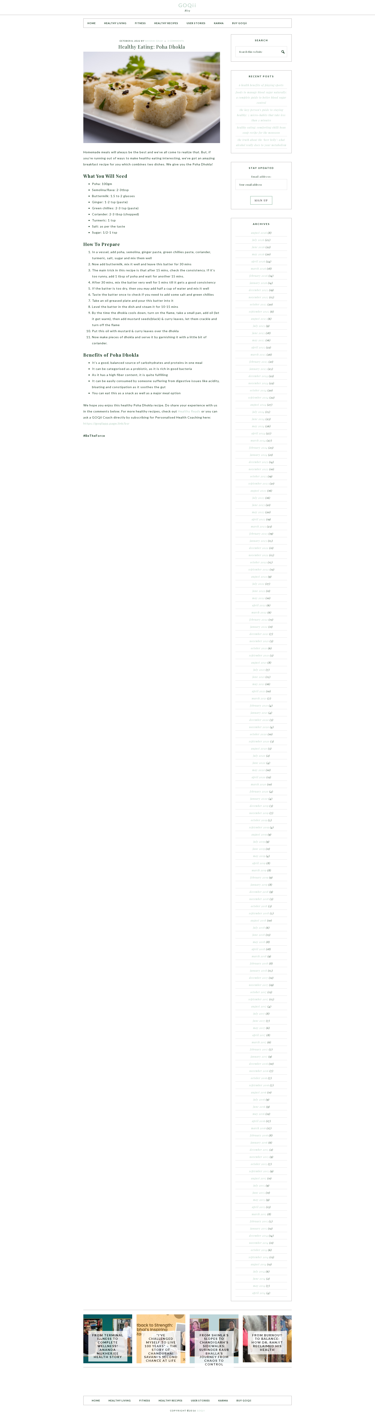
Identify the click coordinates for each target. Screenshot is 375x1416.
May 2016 (259, 1114)
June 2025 (258, 333)
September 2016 (259, 1085)
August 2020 (259, 748)
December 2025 (258, 290)
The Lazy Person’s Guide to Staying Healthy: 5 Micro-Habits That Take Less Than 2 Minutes (261, 115)
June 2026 (258, 247)
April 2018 (258, 949)
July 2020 (259, 755)
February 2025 (258, 361)
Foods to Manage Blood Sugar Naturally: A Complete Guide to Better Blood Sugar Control (261, 97)
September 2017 (258, 999)
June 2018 (258, 934)
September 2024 (258, 397)
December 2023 (258, 462)
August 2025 (259, 318)
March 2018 (259, 956)
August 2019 (259, 834)
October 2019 (259, 820)
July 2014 (259, 1271)
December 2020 (259, 720)
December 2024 (258, 376)
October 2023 (258, 476)
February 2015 (259, 1221)
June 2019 (259, 849)
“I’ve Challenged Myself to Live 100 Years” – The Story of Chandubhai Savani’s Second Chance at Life (161, 1348)
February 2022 (258, 619)
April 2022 (259, 605)
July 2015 (259, 1185)
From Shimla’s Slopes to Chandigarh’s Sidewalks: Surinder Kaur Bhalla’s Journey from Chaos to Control (214, 1349)
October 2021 (259, 648)
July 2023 (258, 497)
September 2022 (258, 569)
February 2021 (259, 705)
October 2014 (259, 1250)
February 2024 (258, 447)
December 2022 (258, 548)
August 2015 (258, 1178)
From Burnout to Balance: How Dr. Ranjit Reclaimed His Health (267, 1342)
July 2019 (259, 841)
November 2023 (258, 469)
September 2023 (258, 483)
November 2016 (259, 1071)
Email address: (261, 176)
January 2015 (258, 1228)
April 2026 (258, 261)
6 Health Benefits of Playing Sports (261, 85)
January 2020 (259, 798)
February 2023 (258, 533)
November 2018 (259, 899)
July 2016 (259, 1099)
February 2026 (258, 275)
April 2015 (258, 1207)
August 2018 (258, 920)
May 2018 (259, 942)
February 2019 (259, 877)
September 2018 (259, 913)
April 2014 (259, 1293)
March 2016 (258, 1128)
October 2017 (258, 992)
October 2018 (259, 906)
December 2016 (258, 1063)
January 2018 (258, 970)
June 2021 (258, 677)
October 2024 (258, 390)
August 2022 (259, 576)
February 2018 (259, 963)
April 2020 (259, 777)
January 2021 (259, 712)
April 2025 (258, 347)
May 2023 (258, 512)
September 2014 (259, 1257)
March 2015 (259, 1214)
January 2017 (259, 1056)
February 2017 (259, 1049)
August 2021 (259, 662)
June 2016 (259, 1106)
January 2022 (259, 626)
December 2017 (258, 977)
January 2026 (258, 283)
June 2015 (259, 1192)
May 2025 (258, 340)
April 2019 (259, 863)
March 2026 (258, 268)
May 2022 (258, 598)
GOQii (187, 5)
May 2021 (258, 684)
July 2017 (259, 1013)
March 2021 (259, 698)
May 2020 (258, 770)
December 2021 (259, 634)
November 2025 (258, 297)
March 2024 (258, 440)
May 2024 (258, 426)
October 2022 (258, 562)
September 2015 (259, 1171)
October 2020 (258, 734)
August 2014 (258, 1264)
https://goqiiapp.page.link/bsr (106, 423)
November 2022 (258, 555)
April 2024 (258, 433)
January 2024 (258, 455)
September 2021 (259, 655)
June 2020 (259, 763)
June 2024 (258, 419)
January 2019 (259, 884)
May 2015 (259, 1200)
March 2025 (258, 354)
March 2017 (259, 1042)
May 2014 (259, 1285)
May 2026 (258, 254)
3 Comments (176, 41)
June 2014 (259, 1278)
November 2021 (259, 641)
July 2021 (259, 669)
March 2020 (258, 784)
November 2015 (259, 1157)
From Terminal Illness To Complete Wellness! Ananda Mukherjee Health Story (107, 1346)
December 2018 (259, 891)
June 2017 (259, 1020)
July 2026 (258, 240)
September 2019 (259, 827)
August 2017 (259, 1006)
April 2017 (259, 1035)
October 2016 (259, 1078)
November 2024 (258, 383)
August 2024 (258, 404)
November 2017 (258, 985)
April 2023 (258, 519)
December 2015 (259, 1149)
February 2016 (259, 1135)
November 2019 (259, 813)
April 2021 (258, 691)
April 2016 (258, 1121)
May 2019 (259, 856)
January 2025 (258, 369)
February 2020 (259, 791)
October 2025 (258, 304)
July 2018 (259, 927)
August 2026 (259, 232)
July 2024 (258, 412)
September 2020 (259, 741)
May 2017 (259, 1028)
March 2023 (258, 526)
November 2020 (259, 727)
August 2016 (258, 1092)
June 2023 (258, 505)
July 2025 (259, 326)
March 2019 (259, 870)
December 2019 (259, 806)
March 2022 (259, 612)
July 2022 (258, 583)
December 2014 (258, 1235)
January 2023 (258, 540)
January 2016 (259, 1142)
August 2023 (258, 490)
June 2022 (258, 591)
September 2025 (259, 311)
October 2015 (259, 1164)
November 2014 (258, 1243)
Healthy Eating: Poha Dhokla (151, 46)
